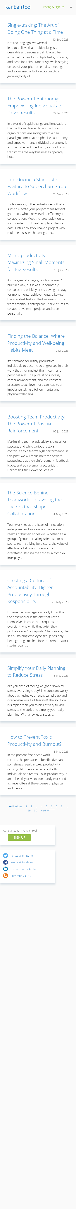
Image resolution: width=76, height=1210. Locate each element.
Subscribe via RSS (21, 876)
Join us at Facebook (22, 862)
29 (29, 810)
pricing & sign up (53, 7)
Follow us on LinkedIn (23, 869)
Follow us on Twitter (22, 855)
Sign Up (19, 837)
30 (35, 810)
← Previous (15, 806)
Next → (45, 810)
